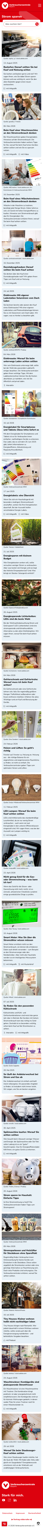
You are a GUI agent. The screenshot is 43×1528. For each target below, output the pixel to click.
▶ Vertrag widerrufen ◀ (21, 1519)
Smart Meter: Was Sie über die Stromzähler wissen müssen (20, 939)
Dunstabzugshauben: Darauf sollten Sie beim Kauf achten (19, 268)
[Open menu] (4, 1524)
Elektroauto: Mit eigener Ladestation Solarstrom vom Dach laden (21, 298)
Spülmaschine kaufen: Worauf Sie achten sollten (21, 1133)
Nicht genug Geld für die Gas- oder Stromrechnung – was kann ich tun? (21, 879)
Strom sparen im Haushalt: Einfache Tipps (18, 1196)
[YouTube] (3, 1500)
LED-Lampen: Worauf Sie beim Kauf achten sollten (20, 812)
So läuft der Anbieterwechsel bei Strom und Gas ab (21, 1076)
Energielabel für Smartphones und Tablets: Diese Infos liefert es (21, 428)
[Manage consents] (38, 1523)
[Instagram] (9, 1500)
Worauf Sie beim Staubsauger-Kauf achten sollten (20, 1452)
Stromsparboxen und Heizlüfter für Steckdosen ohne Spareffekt (20, 1252)
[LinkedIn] (15, 1500)
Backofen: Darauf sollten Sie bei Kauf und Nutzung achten (20, 68)
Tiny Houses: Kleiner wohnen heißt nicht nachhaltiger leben (19, 1320)
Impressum (20, 1513)
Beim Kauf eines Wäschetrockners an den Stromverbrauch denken (21, 200)
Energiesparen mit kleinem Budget (17, 557)
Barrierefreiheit (34, 1513)
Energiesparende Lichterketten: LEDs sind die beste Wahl (20, 618)
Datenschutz (7, 1513)
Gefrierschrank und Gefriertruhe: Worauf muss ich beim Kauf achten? (21, 682)
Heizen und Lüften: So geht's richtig (19, 749)
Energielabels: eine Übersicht (19, 495)
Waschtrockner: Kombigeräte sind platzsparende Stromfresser (21, 1383)
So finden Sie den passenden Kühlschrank (19, 1007)
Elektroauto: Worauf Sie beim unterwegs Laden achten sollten (20, 360)
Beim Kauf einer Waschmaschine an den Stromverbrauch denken (21, 131)
